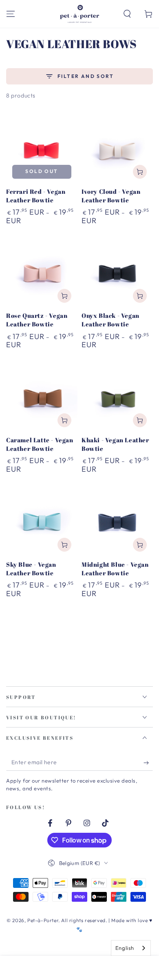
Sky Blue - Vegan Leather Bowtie (31, 568)
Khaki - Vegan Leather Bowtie (115, 444)
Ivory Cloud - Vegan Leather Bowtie (111, 195)
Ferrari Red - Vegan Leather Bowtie (35, 195)
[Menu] (10, 14)
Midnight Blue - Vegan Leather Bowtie (115, 568)
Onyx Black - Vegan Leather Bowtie (110, 319)
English (124, 948)
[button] (127, 14)
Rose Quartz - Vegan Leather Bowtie (36, 319)
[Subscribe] (148, 763)
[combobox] (131, 948)
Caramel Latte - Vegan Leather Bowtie (39, 444)
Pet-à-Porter (42, 920)
